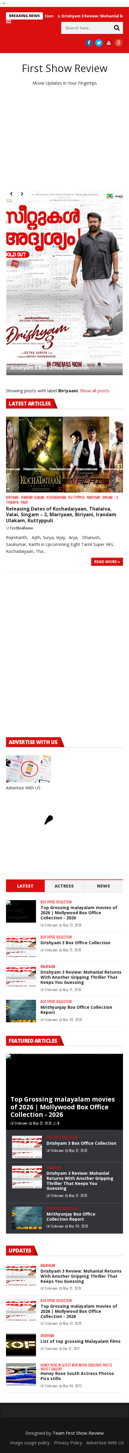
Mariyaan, (94, 497)
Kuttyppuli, (77, 497)
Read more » (107, 561)
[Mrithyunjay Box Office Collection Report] (21, 1011)
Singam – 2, (110, 497)
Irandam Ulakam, (33, 497)
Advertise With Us (105, 1442)
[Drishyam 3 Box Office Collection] (64, 282)
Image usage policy (30, 1442)
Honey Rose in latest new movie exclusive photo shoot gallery (76, 1367)
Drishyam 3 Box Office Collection (50, 367)
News (103, 886)
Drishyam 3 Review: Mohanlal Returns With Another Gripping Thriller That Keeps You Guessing (81, 977)
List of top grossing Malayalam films (80, 1341)
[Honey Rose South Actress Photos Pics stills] (21, 1374)
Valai (24, 502)
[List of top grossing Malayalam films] (21, 1345)
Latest (25, 886)
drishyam (47, 1336)
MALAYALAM (47, 967)
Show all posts (95, 390)
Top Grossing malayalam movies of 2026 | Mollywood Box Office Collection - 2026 (78, 913)
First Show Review (64, 68)
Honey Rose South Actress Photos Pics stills (77, 1375)
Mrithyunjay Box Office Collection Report (76, 1009)
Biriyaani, (13, 497)
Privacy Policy (68, 1442)
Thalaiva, (12, 502)
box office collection (56, 902)
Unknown (51, 925)
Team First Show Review (78, 1433)
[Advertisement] (64, 137)
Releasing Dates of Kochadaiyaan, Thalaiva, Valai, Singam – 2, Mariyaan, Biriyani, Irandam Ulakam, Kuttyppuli (61, 514)
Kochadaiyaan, (56, 497)
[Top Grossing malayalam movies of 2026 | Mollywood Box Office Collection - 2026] (21, 911)
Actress (64, 886)
